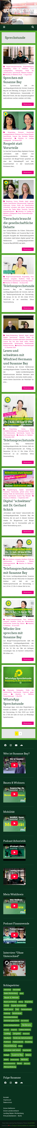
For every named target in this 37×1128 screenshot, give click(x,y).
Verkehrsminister (7, 343)
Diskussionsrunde (21, 203)
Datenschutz (7, 1102)
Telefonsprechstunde (18, 286)
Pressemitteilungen (27, 213)
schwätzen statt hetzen (18, 207)
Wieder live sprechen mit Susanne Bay (13, 633)
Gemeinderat (16, 1013)
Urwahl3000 (31, 1123)
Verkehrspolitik (19, 343)
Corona (16, 201)
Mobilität (21, 337)
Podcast (26, 134)
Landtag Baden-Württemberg (13, 1113)
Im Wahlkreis (14, 74)
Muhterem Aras (19, 134)
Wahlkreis (24, 1059)
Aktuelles (7, 74)
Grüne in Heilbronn (20, 68)
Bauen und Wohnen (10, 1002)
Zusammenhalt (7, 138)
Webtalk (31, 136)
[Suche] (33, 27)
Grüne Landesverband (11, 1111)
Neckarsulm (26, 1033)
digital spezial (29, 201)
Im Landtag (29, 138)
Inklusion (6, 1029)
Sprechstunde (16, 72)
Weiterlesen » (27, 104)
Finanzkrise (6, 492)
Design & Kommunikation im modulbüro (23, 1125)
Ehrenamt (21, 132)
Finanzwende (14, 492)
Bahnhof (21, 335)
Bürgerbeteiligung (28, 66)
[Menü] (4, 27)
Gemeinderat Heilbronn (10, 1017)
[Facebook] (5, 745)
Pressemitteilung (10, 1046)
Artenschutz (7, 989)
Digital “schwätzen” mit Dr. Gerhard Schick (17, 505)
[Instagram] (11, 745)
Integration (14, 1029)
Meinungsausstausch (23, 431)
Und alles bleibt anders (20, 341)
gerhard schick (24, 492)
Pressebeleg (28, 1042)
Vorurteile (24, 136)
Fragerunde (30, 203)
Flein (32, 276)
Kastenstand (6, 205)
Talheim (30, 281)
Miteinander (10, 690)
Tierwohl (31, 209)
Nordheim (22, 279)
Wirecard (27, 496)
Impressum (7, 1100)
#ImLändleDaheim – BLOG (12, 1116)
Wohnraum (27, 1063)
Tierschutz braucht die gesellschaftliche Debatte (18, 223)
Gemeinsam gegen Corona (11, 1020)
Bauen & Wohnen (11, 997)
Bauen (21, 993)
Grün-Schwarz (24, 1020)
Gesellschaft (30, 132)
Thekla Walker (16, 209)
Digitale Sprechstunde (9, 203)
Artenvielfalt (16, 989)
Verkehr (31, 341)
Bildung (21, 1002)
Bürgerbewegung (12, 490)
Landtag (7, 1033)
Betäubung (9, 201)
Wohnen (19, 1063)
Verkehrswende (29, 343)
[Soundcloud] (21, 745)
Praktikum (7, 1042)
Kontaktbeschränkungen (10, 431)
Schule (20, 1046)
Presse (20, 74)
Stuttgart (6, 1055)
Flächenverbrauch (26, 1009)
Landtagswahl (7, 140)
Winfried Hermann (8, 345)
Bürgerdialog (7, 68)
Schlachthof (6, 207)
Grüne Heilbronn (9, 1108)
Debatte (21, 201)
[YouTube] (16, 745)
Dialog (32, 429)
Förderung (7, 1013)
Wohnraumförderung (10, 1067)
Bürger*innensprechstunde (13, 66)
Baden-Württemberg (12, 335)
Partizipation (19, 70)
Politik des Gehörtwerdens (25, 205)
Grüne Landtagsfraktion (11, 1025)
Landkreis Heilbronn (24, 1029)
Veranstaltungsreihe (8, 211)
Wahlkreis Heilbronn (27, 72)
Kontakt (6, 1097)
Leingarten (14, 279)
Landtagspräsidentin (8, 134)
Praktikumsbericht (18, 1042)
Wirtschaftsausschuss (9, 1063)
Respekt (31, 134)
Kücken (14, 205)
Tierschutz (24, 209)
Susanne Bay (18, 10)
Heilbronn (6, 279)
